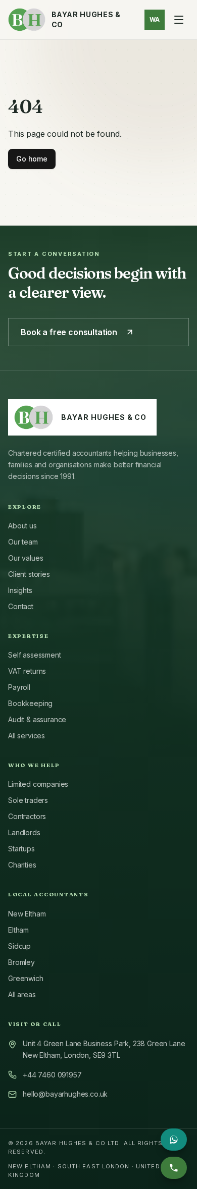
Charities (22, 864)
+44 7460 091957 (52, 1074)
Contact (20, 606)
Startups (21, 848)
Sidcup (19, 946)
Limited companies (38, 784)
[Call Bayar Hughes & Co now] (174, 1168)
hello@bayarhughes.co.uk (65, 1094)
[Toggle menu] (179, 20)
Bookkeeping (30, 703)
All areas (22, 994)
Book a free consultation (69, 332)
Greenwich (25, 978)
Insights (20, 590)
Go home (31, 158)
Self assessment (34, 655)
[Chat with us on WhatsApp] (174, 1139)
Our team (23, 541)
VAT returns (27, 671)
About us (22, 525)
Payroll (19, 687)
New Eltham (26, 913)
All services (26, 735)
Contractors (27, 816)
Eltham (18, 930)
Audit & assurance (37, 719)
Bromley (21, 962)
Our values (25, 558)
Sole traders (28, 800)
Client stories (29, 574)
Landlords (24, 832)
